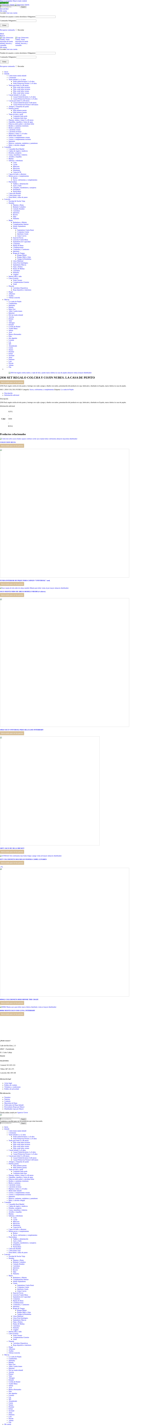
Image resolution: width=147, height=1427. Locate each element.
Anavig (11, 317)
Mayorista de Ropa (10, 1103)
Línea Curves (21, 236)
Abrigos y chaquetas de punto (19, 106)
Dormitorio (16, 189)
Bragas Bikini (22, 255)
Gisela (15, 228)
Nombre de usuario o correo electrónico (17, 17)
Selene (11, 330)
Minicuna (16, 166)
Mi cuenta (7, 1424)
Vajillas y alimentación (20, 184)
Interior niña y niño (15, 276)
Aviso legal (8, 1083)
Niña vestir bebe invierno (21, 87)
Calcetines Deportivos (20, 288)
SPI (10, 344)
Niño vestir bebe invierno (21, 89)
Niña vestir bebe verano (21, 91)
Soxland (11, 355)
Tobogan (12, 323)
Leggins (15, 274)
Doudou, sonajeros (15, 153)
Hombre (11, 203)
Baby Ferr (12, 309)
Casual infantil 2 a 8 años (17, 95)
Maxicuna (16, 168)
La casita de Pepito (15, 301)
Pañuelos (16, 218)
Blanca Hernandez (15, 334)
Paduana (11, 359)
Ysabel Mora (13, 328)
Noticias (7, 1099)
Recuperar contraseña (7, 30)
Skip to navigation (6, 1)
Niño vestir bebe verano (21, 93)
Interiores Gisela (22, 234)
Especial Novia (18, 238)
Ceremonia (12, 77)
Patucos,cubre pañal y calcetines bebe (21, 124)
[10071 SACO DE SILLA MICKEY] (50, 845)
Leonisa (11, 340)
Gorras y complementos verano (19, 137)
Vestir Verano (17, 280)
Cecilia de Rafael (14, 327)
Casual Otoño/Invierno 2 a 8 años (24, 97)
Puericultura (13, 182)
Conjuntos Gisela (23, 232)
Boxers (15, 215)
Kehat (11, 354)
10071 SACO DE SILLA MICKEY (12, 848)
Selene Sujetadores (19, 226)
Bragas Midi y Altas (24, 257)
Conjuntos (16, 243)
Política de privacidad (11, 1089)
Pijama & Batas (18, 245)
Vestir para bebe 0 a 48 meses (19, 85)
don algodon (13, 338)
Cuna (15, 162)
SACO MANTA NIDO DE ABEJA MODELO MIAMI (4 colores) (23, 591)
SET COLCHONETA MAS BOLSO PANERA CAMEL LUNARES (23, 859)
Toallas (11, 296)
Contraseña (8, 21)
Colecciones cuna (15, 195)
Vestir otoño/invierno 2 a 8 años (23, 81)
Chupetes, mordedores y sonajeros (24, 188)
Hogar (11, 292)
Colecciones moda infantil (17, 76)
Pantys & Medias (19, 269)
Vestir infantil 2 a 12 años (17, 79)
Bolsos (15, 178)
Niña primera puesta (20, 110)
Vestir (15, 284)
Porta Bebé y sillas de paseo (18, 197)
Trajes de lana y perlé (16, 114)
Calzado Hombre (19, 209)
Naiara (11, 350)
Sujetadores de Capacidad (21, 242)
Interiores (12, 141)
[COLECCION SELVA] (38, 439)
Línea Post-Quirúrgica (20, 263)
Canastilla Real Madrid (16, 149)
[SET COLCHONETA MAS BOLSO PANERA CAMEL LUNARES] (31, 856)
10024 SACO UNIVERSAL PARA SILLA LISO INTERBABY (21, 730)
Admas (11, 365)
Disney (11, 319)
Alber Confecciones (15, 311)
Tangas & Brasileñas (24, 259)
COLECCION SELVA (8, 442)
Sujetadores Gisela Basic (25, 230)
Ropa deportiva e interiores (22, 290)
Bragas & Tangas (19, 253)
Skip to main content (20, 1)
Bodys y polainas (14, 128)
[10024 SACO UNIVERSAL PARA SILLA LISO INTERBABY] (64, 726)
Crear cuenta (4, 3)
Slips (14, 216)
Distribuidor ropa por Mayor (14, 1109)
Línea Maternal (18, 261)
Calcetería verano (14, 130)
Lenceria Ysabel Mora (20, 240)
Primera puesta (14, 108)
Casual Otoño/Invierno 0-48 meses (24, 103)
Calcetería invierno (15, 132)
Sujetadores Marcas (19, 265)
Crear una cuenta (11, 13)
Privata (11, 363)
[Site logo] (7, 5)
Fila (10, 367)
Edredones (16, 170)
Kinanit (11, 325)
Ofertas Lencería (14, 298)
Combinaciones (18, 247)
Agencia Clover (22, 1112)
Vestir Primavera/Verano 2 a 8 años (25, 83)
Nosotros (7, 1097)
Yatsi (10, 321)
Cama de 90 (17, 172)
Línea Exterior (13, 278)
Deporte (11, 286)
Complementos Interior (21, 224)
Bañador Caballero (19, 207)
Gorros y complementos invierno (20, 139)
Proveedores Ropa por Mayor (14, 1107)
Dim (10, 336)
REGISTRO (4, 9)
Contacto (7, 1101)
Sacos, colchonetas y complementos (25, 180)
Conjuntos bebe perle (20, 116)
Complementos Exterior (21, 282)
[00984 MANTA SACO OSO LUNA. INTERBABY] (28, 1007)
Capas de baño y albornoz (17, 174)
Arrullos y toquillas (15, 157)
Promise (11, 352)
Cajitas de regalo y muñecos (18, 151)
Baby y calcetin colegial (17, 145)
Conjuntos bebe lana (20, 118)
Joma (10, 357)
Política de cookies (10, 1085)
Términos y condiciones (12, 1087)
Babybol (11, 313)
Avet (10, 332)
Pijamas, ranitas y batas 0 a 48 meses (21, 120)
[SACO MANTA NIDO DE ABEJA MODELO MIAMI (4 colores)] (34, 588)
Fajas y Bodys (18, 267)
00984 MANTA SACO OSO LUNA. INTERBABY (17, 1010)
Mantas (11, 159)
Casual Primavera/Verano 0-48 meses (25, 105)
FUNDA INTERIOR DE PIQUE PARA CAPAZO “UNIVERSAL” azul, (25, 580)
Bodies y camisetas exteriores (19, 126)
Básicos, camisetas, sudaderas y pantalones (23, 143)
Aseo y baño (17, 186)
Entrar (4, 25)
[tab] (8, 393)
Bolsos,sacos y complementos (19, 176)
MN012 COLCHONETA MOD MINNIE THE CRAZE (19, 999)
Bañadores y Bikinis (20, 222)
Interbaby (12, 305)
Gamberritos (13, 303)
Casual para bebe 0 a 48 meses (19, 101)
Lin (10, 342)
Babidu (11, 307)
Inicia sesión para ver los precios (12, 382)
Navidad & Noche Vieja (17, 201)
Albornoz (12, 294)
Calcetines (16, 211)
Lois (10, 361)
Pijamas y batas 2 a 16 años (18, 133)
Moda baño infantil (15, 135)
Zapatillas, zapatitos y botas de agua (21, 122)
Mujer (11, 220)
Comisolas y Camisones (21, 249)
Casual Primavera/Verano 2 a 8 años (25, 99)
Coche (15, 164)
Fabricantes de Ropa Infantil (13, 1105)
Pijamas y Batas (18, 205)
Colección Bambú (15, 193)
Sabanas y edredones (16, 160)
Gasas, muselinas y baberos (18, 155)
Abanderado (13, 346)
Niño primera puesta (20, 112)
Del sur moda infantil (16, 315)
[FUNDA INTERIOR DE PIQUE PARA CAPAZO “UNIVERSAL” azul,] (64, 577)
